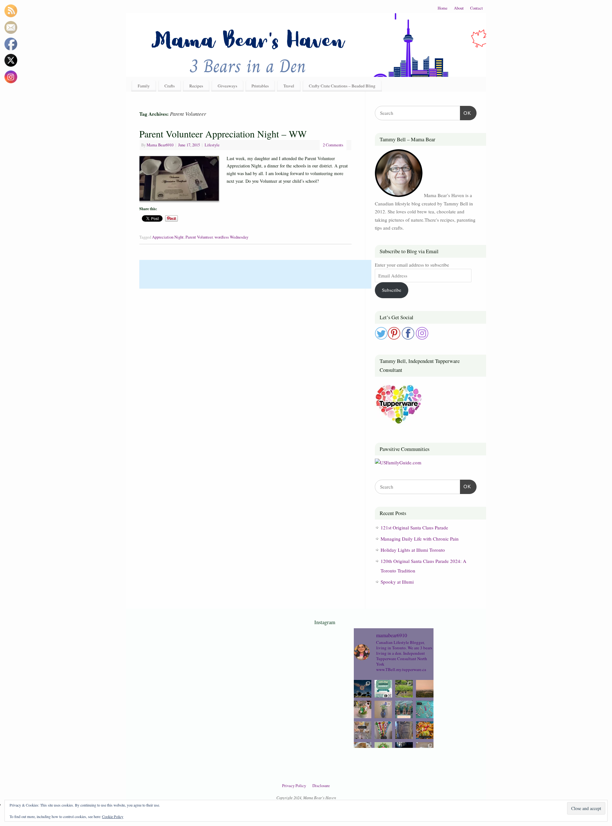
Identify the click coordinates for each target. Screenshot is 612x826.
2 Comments (333, 145)
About (459, 8)
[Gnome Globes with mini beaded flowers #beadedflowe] (362, 709)
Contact (476, 8)
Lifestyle (212, 145)
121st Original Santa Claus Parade (414, 527)
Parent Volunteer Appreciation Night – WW (223, 133)
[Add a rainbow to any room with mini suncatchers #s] (362, 730)
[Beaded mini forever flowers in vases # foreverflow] (404, 709)
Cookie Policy (112, 816)
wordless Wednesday (231, 237)
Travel (288, 86)
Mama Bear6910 (160, 145)
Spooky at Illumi (397, 582)
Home (443, 8)
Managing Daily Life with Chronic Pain (420, 538)
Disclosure (321, 785)
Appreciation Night (168, 237)
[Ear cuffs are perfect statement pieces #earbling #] (424, 709)
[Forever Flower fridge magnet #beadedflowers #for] (383, 709)
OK (465, 113)
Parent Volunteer (199, 237)
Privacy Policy (294, 785)
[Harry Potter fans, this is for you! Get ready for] (362, 688)
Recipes (196, 86)
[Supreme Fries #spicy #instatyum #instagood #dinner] (424, 730)
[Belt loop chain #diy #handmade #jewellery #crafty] (404, 730)
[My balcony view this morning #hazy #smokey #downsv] (424, 688)
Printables (260, 86)
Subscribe (391, 290)
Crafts (169, 86)
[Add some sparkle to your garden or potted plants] (383, 730)
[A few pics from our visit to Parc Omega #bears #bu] (404, 688)
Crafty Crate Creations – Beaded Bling (342, 86)
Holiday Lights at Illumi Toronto (413, 550)
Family (144, 86)
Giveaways (227, 86)
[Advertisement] (255, 274)
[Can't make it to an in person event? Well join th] (383, 688)
